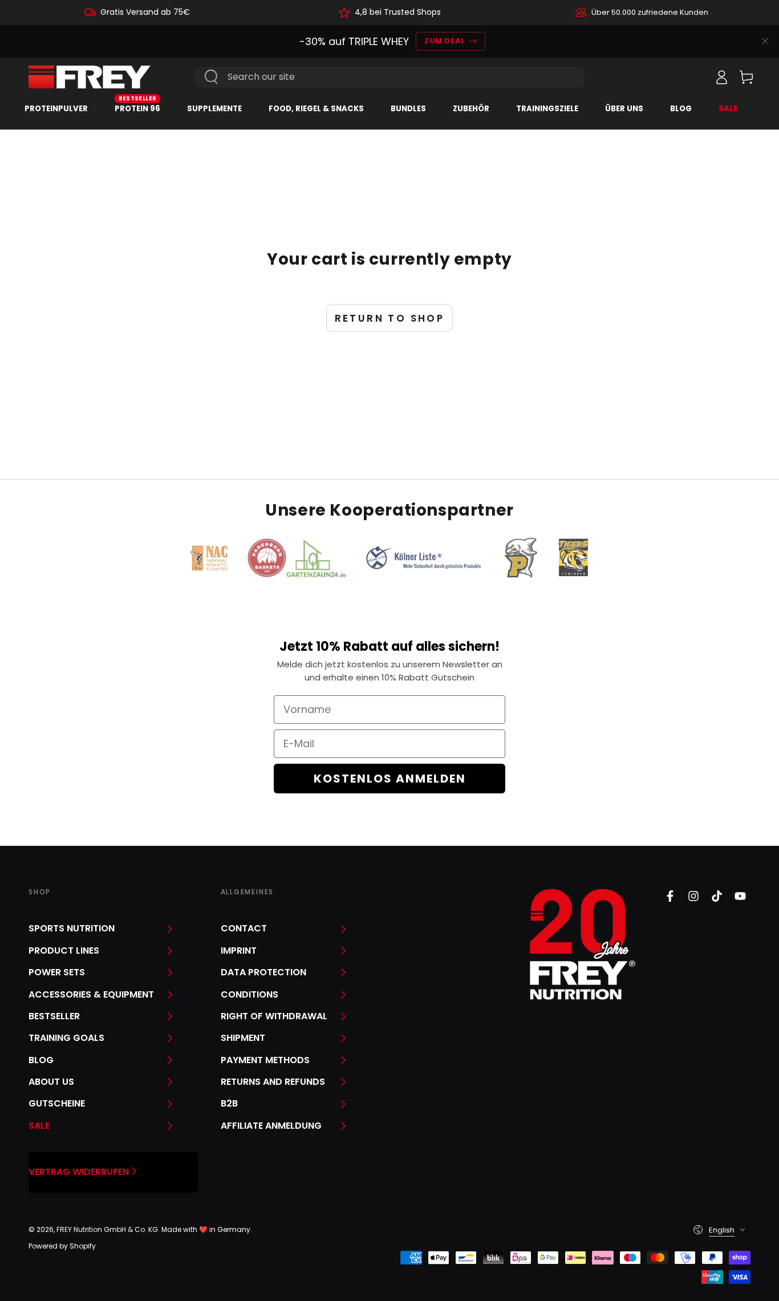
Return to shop (390, 318)
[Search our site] (211, 77)
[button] (696, 77)
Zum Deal (444, 40)
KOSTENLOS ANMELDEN (390, 779)
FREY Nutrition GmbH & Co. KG (107, 1229)
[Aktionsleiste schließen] (765, 41)
